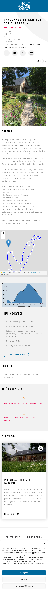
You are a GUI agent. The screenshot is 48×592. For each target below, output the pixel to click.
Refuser (24, 579)
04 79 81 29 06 (14, 39)
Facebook (8, 42)
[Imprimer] (44, 61)
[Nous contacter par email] (15, 53)
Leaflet (4, 272)
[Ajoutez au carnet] (40, 448)
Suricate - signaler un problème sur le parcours (20, 419)
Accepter (24, 572)
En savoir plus (11, 514)
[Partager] (38, 61)
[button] (44, 543)
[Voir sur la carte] (23, 53)
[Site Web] (7, 53)
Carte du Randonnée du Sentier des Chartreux (23, 403)
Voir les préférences (24, 586)
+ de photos (10, 123)
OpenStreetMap (35, 272)
